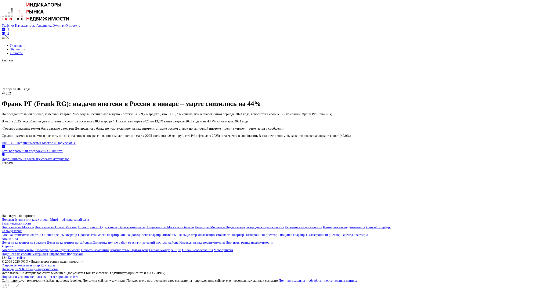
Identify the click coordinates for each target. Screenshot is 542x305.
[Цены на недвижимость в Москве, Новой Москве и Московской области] (35, 22)
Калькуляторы (25, 25)
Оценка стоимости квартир (21, 235)
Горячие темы (120, 250)
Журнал (59, 25)
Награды (8, 269)
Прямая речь (139, 250)
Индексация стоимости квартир (221, 235)
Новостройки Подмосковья (98, 227)
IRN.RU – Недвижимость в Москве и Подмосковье (39, 143)
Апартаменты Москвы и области (170, 227)
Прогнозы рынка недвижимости (249, 242)
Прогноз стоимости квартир (98, 235)
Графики (8, 25)
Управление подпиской (66, 254)
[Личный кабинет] (4, 30)
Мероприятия (223, 250)
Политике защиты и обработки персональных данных (318, 280)
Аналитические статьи (18, 250)
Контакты (48, 265)
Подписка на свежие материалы (25, 254)
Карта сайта (16, 257)
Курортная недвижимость (303, 227)
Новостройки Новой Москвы (56, 227)
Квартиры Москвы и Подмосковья (220, 227)
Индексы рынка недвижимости (202, 242)
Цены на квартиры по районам (69, 242)
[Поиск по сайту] (7, 30)
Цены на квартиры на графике (24, 242)
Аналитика (44, 25)
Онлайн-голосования (197, 250)
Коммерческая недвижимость (344, 227)
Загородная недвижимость (265, 227)
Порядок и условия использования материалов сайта (40, 277)
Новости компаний (95, 250)
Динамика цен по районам (112, 242)
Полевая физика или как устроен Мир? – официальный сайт (45, 219)
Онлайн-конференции (165, 250)
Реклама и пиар (28, 265)
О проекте (72, 25)
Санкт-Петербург (378, 227)
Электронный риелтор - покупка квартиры (276, 235)
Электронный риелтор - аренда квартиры (338, 235)
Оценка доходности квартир (140, 235)
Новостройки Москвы (18, 227)
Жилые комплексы (131, 227)
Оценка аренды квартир (59, 235)
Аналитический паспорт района (155, 242)
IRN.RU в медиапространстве (36, 269)
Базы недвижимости (16, 223)
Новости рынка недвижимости (57, 250)
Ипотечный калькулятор (179, 235)
